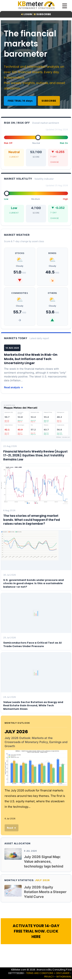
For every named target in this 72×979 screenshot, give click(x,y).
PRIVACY (49, 976)
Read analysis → (13, 387)
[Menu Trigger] (64, 5)
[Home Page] (36, 8)
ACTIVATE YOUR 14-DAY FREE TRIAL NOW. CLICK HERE (36, 931)
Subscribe (43, 14)
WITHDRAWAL (63, 976)
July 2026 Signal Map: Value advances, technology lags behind (43, 861)
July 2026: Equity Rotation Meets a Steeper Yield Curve (45, 892)
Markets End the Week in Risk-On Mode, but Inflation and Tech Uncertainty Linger (30, 358)
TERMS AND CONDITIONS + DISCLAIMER (48, 973)
